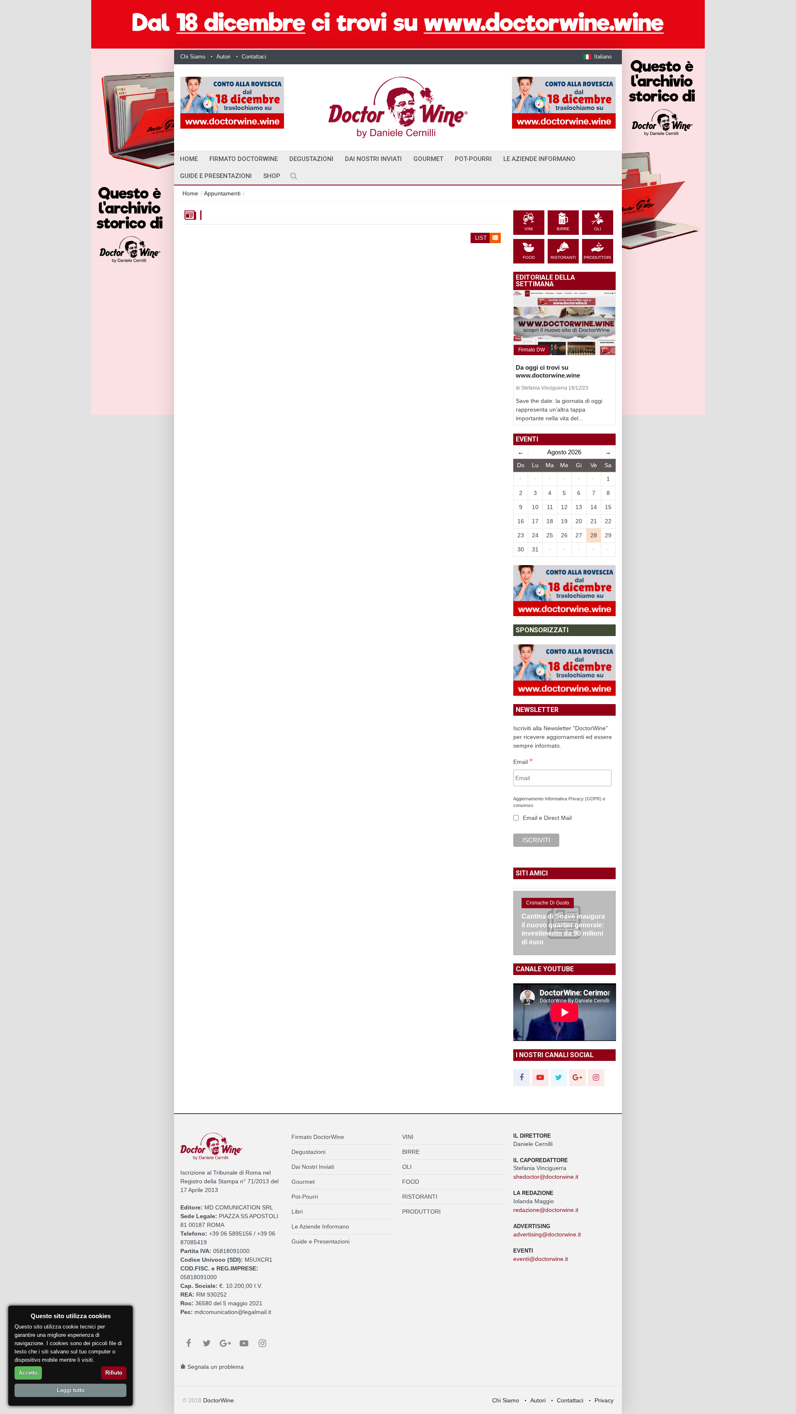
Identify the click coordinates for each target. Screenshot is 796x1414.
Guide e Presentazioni (216, 176)
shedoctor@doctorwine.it (545, 1176)
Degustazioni (311, 159)
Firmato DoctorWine (243, 159)
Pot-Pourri (473, 159)
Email (523, 762)
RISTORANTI (419, 1196)
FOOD (410, 1181)
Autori (223, 57)
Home (190, 193)
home (189, 159)
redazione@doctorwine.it (545, 1210)
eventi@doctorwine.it (540, 1259)
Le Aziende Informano (539, 159)
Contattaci (254, 57)
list (481, 238)
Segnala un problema (215, 1366)
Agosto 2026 (564, 452)
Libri (297, 1211)
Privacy (604, 1400)
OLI (407, 1166)
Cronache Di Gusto (547, 903)
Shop (271, 176)
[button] (597, 56)
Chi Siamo (192, 57)
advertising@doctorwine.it (547, 1234)
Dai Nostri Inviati (373, 159)
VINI (407, 1137)
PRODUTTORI (421, 1211)
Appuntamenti (222, 193)
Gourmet (428, 159)
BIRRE (411, 1151)
